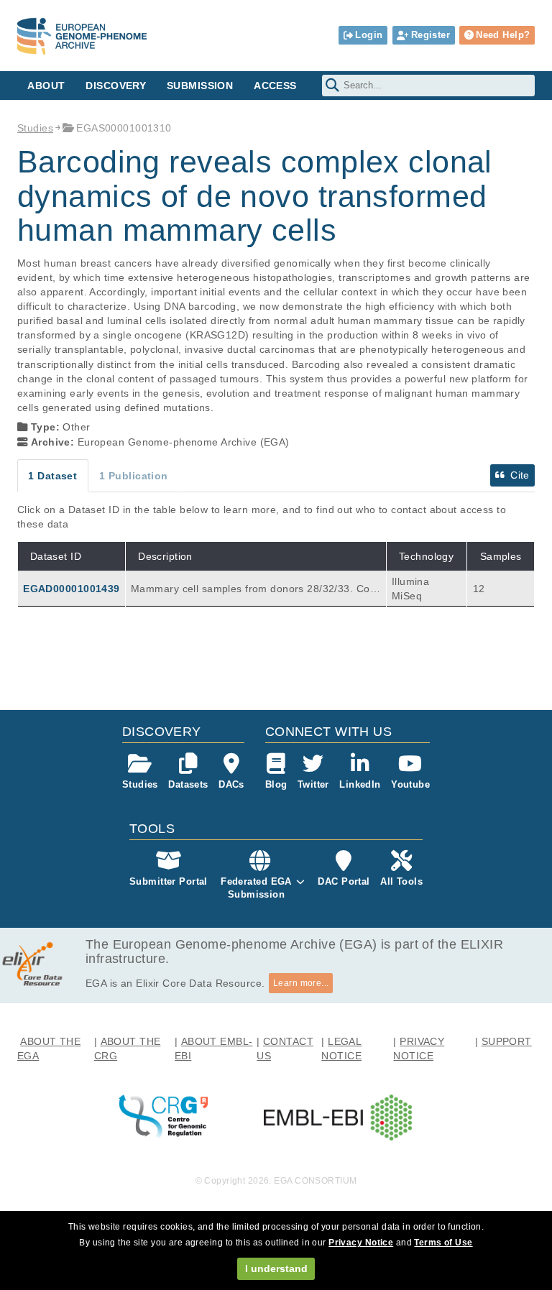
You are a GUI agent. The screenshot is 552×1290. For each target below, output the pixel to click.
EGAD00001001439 (71, 588)
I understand (276, 1268)
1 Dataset (52, 476)
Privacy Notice (360, 1242)
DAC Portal (343, 881)
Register (430, 34)
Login (368, 34)
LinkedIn (359, 784)
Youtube (410, 784)
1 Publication (133, 476)
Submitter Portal (168, 881)
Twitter (313, 784)
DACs (231, 784)
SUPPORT (507, 1041)
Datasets (188, 784)
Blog (276, 784)
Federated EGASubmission (256, 888)
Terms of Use (443, 1242)
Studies (35, 128)
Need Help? (503, 34)
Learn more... (301, 983)
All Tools (401, 881)
